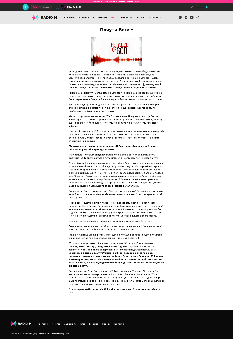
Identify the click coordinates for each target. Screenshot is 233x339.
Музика (46, 7)
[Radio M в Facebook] (186, 17)
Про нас (140, 17)
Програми (68, 17)
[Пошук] (197, 17)
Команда (126, 17)
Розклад (83, 17)
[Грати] (26, 7)
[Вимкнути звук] (192, 7)
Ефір (35, 7)
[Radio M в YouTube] (191, 17)
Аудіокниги (100, 17)
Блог (114, 17)
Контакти (155, 17)
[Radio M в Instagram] (180, 17)
